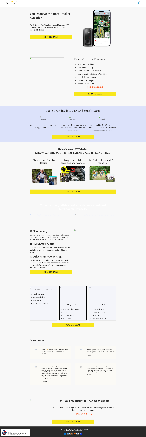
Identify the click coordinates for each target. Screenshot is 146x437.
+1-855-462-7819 (68, 429)
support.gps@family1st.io (74, 431)
